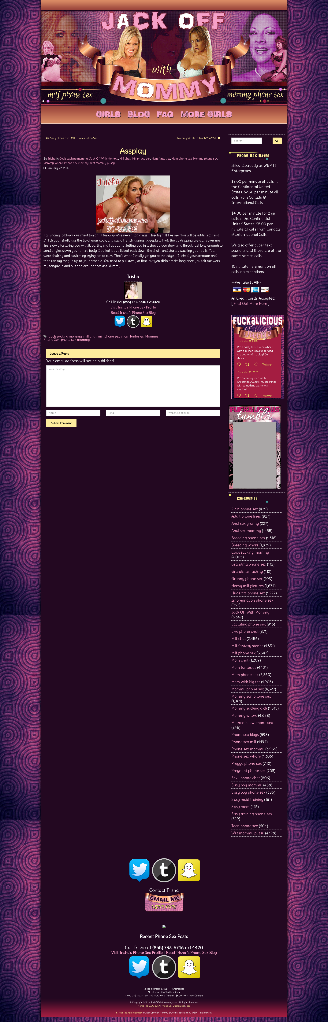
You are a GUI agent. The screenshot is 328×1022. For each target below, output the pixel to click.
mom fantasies (132, 336)
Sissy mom (240, 806)
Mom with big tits (245, 681)
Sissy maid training (247, 799)
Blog (139, 113)
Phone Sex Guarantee (173, 1005)
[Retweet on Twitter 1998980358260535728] (248, 365)
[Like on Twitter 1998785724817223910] (257, 396)
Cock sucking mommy (73, 158)
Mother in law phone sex (252, 722)
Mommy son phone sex (251, 696)
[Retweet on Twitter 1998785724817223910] (248, 396)
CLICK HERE (164, 906)
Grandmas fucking (247, 571)
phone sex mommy (75, 339)
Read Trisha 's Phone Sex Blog (133, 312)
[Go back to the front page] (164, 57)
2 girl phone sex (244, 509)
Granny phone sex (247, 578)
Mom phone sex (182, 158)
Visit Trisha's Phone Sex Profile (133, 307)
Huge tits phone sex (248, 593)
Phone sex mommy (76, 163)
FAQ (165, 113)
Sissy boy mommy (246, 785)
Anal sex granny (245, 523)
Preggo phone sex (246, 763)
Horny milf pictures (247, 585)
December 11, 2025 (248, 341)
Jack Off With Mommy (103, 158)
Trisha (52, 158)
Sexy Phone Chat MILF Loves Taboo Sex (74, 138)
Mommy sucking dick (249, 708)
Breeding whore (245, 545)
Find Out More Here (250, 303)
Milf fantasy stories (247, 645)
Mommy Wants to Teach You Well (196, 138)
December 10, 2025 (248, 372)
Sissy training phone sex (251, 813)
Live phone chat (245, 631)
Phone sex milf (243, 741)
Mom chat (239, 660)
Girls (108, 113)
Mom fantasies (160, 158)
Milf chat (125, 158)
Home (141, 1005)
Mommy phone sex (205, 158)
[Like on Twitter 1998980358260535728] (257, 365)
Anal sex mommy (246, 530)
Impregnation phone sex (252, 600)
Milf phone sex (141, 158)
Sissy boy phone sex (248, 792)
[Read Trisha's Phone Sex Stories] (164, 925)
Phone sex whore (246, 756)
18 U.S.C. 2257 (153, 1005)
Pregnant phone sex (248, 770)
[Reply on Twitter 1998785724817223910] (240, 396)
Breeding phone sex (248, 537)
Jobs (187, 1005)
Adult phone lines (246, 516)
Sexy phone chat (245, 777)
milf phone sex (109, 336)
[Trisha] (133, 289)
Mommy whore (53, 163)
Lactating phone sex (248, 624)
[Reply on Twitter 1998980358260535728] (240, 365)
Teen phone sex (244, 825)
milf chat (89, 336)
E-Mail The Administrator (129, 1012)
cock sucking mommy (65, 336)
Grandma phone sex (248, 564)
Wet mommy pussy (102, 163)
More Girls (206, 113)
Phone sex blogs (245, 734)
